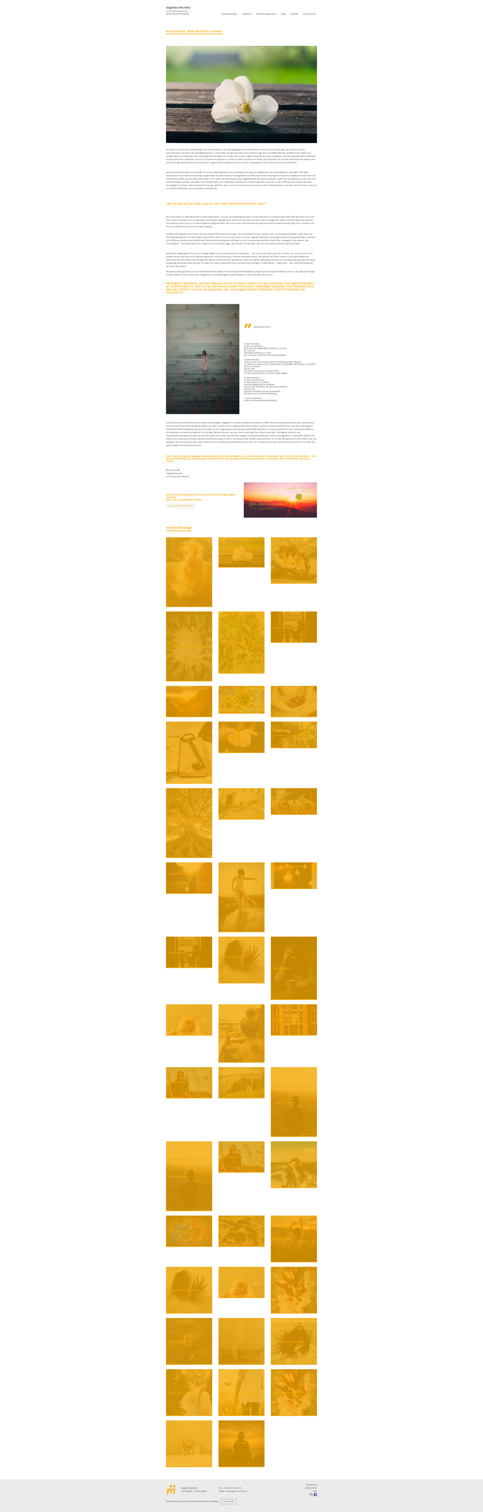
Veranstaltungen (229, 14)
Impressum (311, 1484)
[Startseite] (171, 1490)
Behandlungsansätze (266, 14)
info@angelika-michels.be (236, 1491)
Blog (283, 14)
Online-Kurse (309, 14)
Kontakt (294, 14)
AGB (315, 1491)
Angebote (246, 14)
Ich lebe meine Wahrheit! (180, 505)
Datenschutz (311, 1488)
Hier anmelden (228, 1502)
